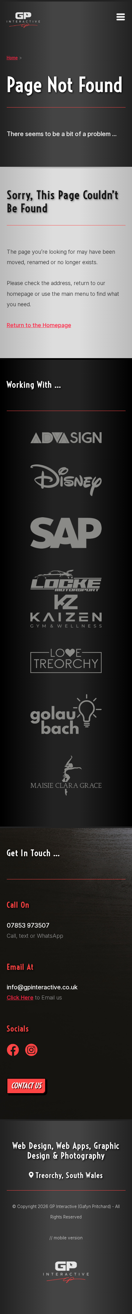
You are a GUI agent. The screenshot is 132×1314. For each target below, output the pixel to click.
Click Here (20, 997)
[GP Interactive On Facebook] (13, 1054)
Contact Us (26, 1085)
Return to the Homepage (39, 325)
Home (12, 57)
